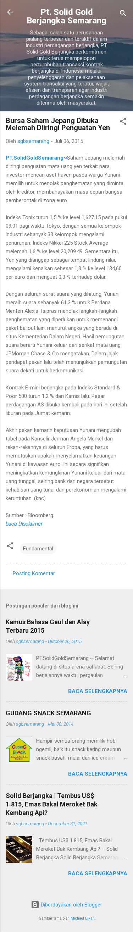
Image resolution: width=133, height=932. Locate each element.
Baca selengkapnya (97, 691)
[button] (123, 122)
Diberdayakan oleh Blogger (70, 905)
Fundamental (38, 548)
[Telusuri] (123, 14)
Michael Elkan (83, 918)
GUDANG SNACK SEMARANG (48, 713)
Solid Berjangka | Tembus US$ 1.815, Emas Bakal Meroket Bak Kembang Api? (52, 804)
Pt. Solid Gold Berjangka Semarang (66, 16)
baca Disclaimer (24, 524)
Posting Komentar (34, 573)
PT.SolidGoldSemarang (34, 158)
